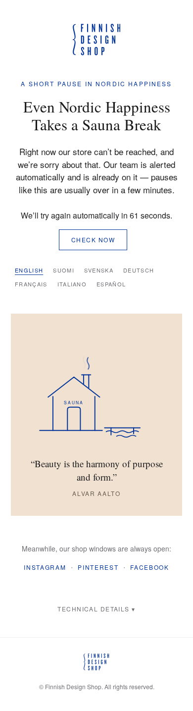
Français (31, 284)
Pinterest (98, 567)
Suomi (63, 270)
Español (111, 284)
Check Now (93, 239)
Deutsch (138, 270)
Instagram (45, 567)
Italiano (72, 284)
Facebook (149, 567)
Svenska (98, 270)
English (29, 270)
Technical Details (93, 608)
